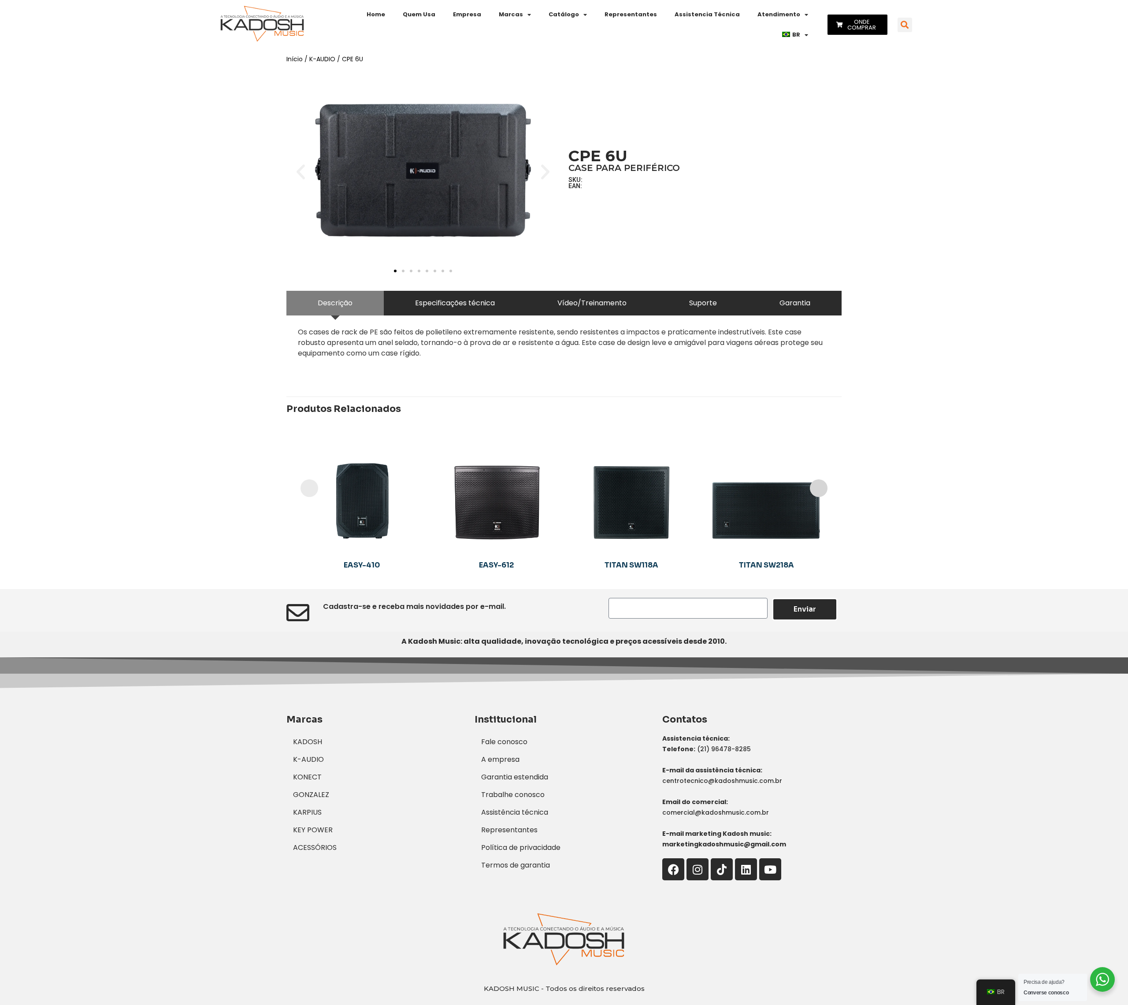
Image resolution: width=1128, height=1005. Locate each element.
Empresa (467, 14)
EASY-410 (362, 565)
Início (294, 59)
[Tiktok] (722, 869)
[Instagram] (697, 869)
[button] (905, 25)
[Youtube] (770, 869)
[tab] (335, 303)
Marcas (511, 14)
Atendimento (778, 14)
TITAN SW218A (766, 565)
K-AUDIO (322, 59)
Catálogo (564, 14)
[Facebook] (673, 869)
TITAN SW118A (631, 565)
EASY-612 (496, 565)
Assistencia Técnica (707, 14)
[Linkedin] (746, 869)
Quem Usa (419, 14)
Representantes (631, 14)
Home (376, 14)
